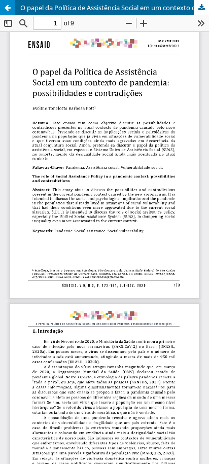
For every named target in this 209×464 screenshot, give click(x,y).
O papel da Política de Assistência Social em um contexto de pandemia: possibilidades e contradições (114, 7)
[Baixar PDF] (201, 7)
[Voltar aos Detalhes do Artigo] (7, 7)
